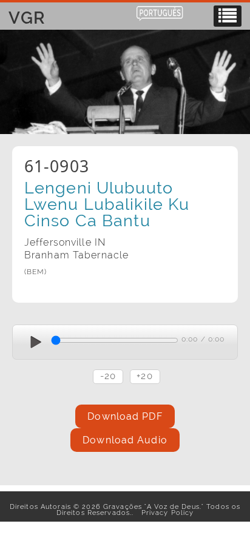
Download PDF (124, 416)
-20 (108, 376)
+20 (144, 376)
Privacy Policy (165, 512)
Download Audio (125, 440)
